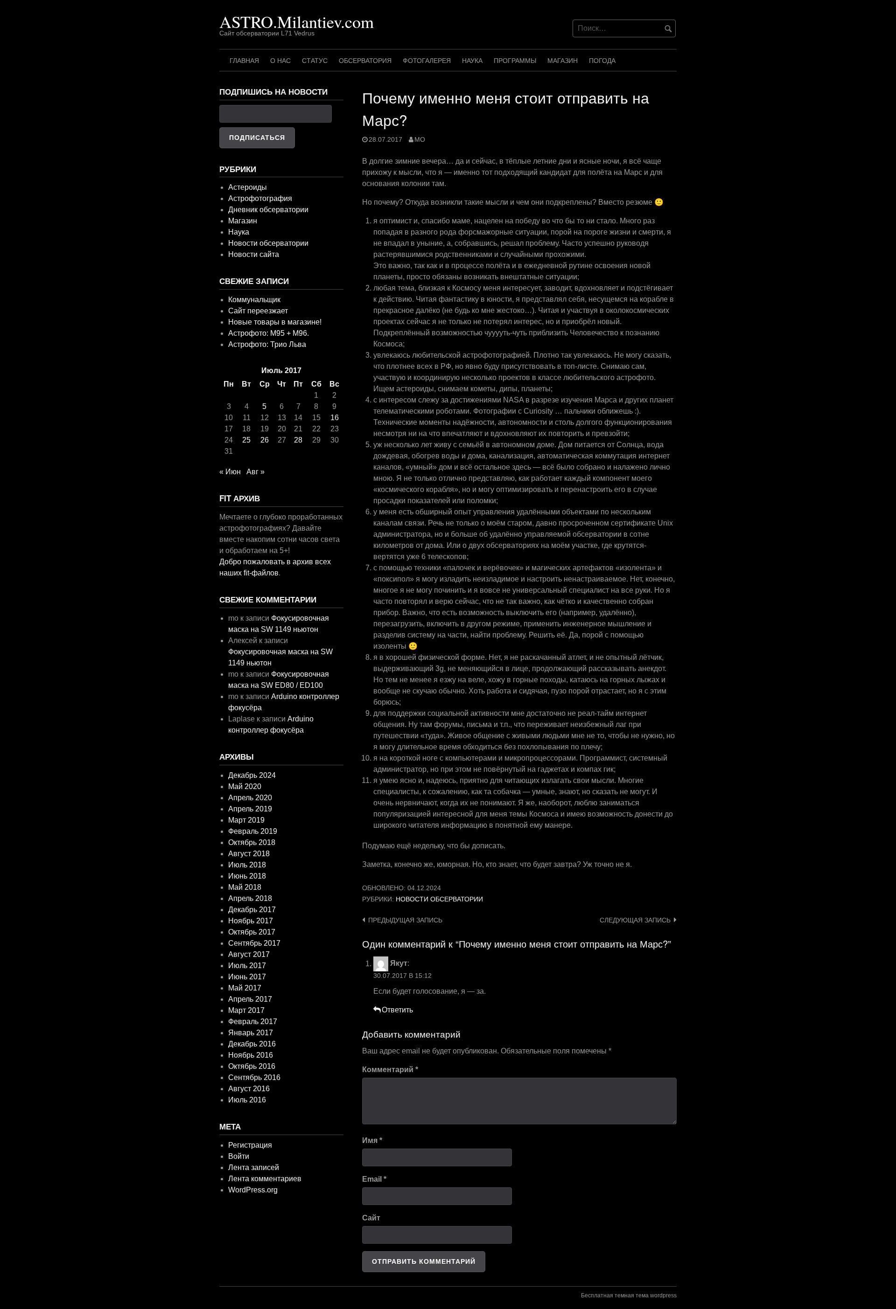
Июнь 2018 (247, 876)
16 (334, 418)
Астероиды (247, 187)
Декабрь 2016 (252, 1044)
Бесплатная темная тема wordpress (629, 1295)
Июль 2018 (247, 865)
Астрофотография (260, 198)
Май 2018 (244, 887)
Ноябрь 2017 (250, 921)
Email (374, 1179)
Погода (602, 60)
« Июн (230, 472)
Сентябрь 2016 (254, 1077)
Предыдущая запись (405, 920)
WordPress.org (253, 1190)
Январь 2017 (250, 1033)
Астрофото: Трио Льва (267, 344)
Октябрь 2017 (251, 932)
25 (246, 440)
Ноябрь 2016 (250, 1055)
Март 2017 (246, 1010)
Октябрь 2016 (251, 1066)
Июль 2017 (247, 966)
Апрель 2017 (250, 999)
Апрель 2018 (250, 898)
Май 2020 (244, 786)
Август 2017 (249, 954)
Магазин (562, 60)
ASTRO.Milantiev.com (296, 21)
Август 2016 (249, 1089)
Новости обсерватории (439, 899)
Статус (315, 60)
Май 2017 (244, 988)
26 (264, 440)
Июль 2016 (247, 1100)
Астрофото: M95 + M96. (268, 333)
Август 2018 (249, 854)
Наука (472, 60)
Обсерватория (365, 60)
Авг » (255, 472)
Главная (244, 60)
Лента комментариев (264, 1179)
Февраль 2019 (252, 831)
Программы (515, 60)
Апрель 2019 (250, 809)
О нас (280, 60)
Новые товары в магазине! (275, 322)
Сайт (371, 1218)
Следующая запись (635, 920)
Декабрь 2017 (252, 910)
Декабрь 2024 (252, 775)
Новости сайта (253, 254)
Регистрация (250, 1145)
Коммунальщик (254, 300)
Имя (372, 1140)
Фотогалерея (427, 60)
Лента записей (253, 1167)
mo (419, 139)
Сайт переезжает (258, 311)
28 (298, 440)
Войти (238, 1156)
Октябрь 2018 (251, 842)
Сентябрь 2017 (254, 943)
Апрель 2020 (250, 798)
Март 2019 (246, 820)
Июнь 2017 (247, 977)
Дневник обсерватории (268, 210)
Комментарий (390, 1070)
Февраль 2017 (252, 1021)
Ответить (397, 1010)
